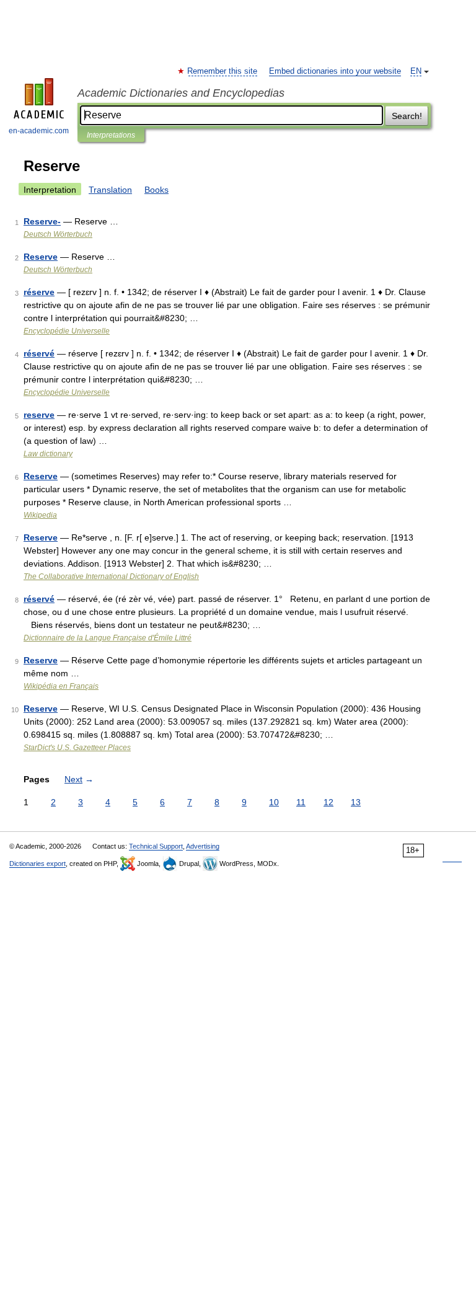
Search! (407, 116)
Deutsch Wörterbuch (58, 234)
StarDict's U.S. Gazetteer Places (77, 747)
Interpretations (111, 135)
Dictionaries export (37, 863)
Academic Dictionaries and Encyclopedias (180, 93)
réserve (39, 292)
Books (156, 190)
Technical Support (156, 846)
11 (301, 802)
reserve (39, 415)
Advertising (202, 846)
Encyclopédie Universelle (67, 331)
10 (274, 802)
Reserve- (42, 221)
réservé (39, 353)
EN (415, 71)
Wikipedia (40, 515)
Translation (110, 190)
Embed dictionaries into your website (335, 71)
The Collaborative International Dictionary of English (111, 576)
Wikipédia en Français (61, 686)
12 (328, 802)
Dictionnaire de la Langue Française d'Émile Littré (108, 638)
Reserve (41, 257)
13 (356, 802)
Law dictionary (48, 453)
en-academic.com (39, 130)
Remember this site (222, 71)
